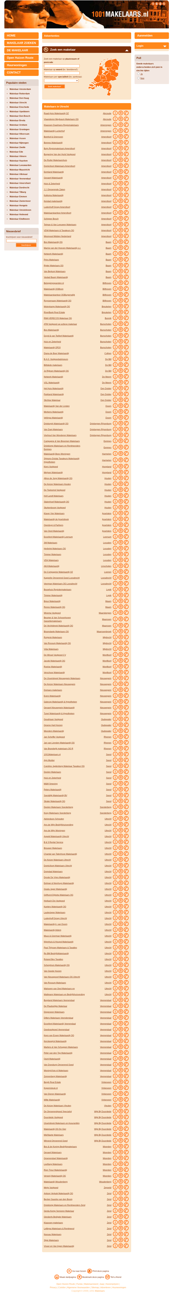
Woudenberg (105, 1182)
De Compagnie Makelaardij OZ (58, 572)
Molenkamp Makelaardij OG (57, 306)
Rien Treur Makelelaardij (55, 1170)
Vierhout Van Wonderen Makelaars (60, 435)
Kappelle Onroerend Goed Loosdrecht (62, 578)
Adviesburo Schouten (54, 819)
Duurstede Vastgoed (53, 1117)
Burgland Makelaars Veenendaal (59, 1000)
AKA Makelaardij (51, 566)
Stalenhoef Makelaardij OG (56, 502)
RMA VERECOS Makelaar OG (58, 318)
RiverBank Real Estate (54, 312)
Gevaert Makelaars (53, 1152)
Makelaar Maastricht (20, 170)
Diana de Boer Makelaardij (56, 353)
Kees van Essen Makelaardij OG (59, 1035)
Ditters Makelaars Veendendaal (58, 1018)
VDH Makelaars (51, 560)
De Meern (106, 377)
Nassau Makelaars (52, 1234)
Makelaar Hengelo (18, 205)
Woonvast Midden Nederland (57, 236)
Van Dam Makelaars (53, 429)
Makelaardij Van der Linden (57, 406)
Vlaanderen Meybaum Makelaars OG (61, 119)
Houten (107, 478)
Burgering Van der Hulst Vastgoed (59, 154)
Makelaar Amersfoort (20, 183)
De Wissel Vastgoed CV (55, 655)
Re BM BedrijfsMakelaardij (56, 953)
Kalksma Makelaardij (53, 195)
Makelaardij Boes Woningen (57, 454)
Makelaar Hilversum (19, 134)
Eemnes (107, 441)
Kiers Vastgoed (51, 466)
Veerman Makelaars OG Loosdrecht (60, 584)
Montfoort (107, 655)
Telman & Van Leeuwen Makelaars (60, 224)
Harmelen (106, 454)
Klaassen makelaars (53, 1223)
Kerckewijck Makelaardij (55, 1041)
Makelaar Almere (18, 156)
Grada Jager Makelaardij (55, 889)
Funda (79, 1284)
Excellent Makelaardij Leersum (58, 537)
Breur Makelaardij (52, 601)
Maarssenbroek (104, 631)
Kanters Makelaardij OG (55, 906)
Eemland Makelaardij (54, 172)
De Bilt (108, 359)
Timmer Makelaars (52, 554)
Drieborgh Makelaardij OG (56, 423)
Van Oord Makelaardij (54, 531)
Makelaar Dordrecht (19, 187)
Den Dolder (106, 388)
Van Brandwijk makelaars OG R (58, 748)
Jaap (102, 1284)
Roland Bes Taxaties (53, 959)
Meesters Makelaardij (54, 731)
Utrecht (108, 819)
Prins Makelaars (51, 260)
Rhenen (107, 737)
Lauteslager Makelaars (54, 912)
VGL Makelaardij (51, 382)
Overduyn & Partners (53, 525)
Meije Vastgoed (51, 1187)
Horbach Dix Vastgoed (54, 901)
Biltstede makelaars (53, 365)
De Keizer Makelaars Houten (57, 484)
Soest (108, 754)
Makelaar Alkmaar (19, 174)
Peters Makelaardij (52, 789)
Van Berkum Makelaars (54, 271)
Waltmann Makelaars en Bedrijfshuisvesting (64, 994)
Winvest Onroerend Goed (56, 1141)
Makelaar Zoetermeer (20, 201)
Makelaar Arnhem (18, 125)
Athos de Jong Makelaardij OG (58, 478)
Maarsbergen (105, 613)
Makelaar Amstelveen (20, 210)
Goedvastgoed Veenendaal (56, 1029)
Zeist (109, 1193)
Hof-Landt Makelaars (53, 496)
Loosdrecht (106, 578)
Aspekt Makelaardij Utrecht (56, 836)
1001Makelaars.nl (52, 754)
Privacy (53, 1287)
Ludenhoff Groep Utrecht (55, 918)
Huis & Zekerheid (52, 183)
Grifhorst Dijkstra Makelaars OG (58, 895)
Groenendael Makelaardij (56, 1158)
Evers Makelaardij (52, 696)
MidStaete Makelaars (54, 1135)
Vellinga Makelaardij (53, 418)
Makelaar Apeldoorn (19, 111)
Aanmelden (144, 35)
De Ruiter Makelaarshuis (55, 160)
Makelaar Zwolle (17, 147)
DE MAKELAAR (17, 50)
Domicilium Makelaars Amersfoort (59, 166)
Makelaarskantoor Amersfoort (57, 213)
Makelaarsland (91, 1284)
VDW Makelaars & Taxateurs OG (59, 230)
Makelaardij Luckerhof (54, 131)
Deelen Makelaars (52, 772)
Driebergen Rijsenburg (100, 423)
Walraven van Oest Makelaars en (59, 988)
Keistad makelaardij (53, 201)
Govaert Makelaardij (53, 178)
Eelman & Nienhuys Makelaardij (59, 883)
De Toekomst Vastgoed (54, 490)
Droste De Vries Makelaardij (57, 877)
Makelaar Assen (18, 138)
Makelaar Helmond (19, 214)
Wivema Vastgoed (52, 613)
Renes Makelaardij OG (54, 607)
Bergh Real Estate (52, 1082)
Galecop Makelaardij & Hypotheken (60, 702)
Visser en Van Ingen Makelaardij (59, 1246)
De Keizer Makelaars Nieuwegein (59, 684)
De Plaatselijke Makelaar (55, 1006)
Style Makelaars (51, 1240)
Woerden (107, 1146)
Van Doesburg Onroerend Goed (59, 1065)
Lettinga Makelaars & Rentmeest (59, 1228)
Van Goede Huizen (53, 971)
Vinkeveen (106, 1082)
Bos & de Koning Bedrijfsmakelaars (60, 1146)
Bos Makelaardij (51, 330)
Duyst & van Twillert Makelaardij (59, 336)
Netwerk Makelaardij (53, 254)
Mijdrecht (107, 637)
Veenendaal (105, 1000)
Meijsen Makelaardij (53, 472)
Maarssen (106, 619)
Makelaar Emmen (18, 196)
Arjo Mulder (49, 760)
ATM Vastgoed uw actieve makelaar (60, 324)
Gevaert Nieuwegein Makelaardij (59, 707)
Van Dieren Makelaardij (55, 1094)
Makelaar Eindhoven (20, 219)
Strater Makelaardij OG (54, 801)
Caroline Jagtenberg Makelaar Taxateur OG (64, 766)
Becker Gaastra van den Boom (58, 1199)
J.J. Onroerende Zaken (54, 189)
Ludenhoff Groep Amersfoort (57, 207)
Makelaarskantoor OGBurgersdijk (59, 295)
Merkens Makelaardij (53, 412)
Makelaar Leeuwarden (20, 165)
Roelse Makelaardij (53, 667)
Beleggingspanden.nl (54, 283)
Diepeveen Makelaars (54, 1012)
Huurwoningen (17, 65)
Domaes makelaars (53, 690)
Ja (141, 74)
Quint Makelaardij (52, 1059)
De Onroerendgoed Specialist (58, 1111)
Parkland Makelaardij (54, 394)
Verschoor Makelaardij (54, 672)
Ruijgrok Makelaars (53, 637)
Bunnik (108, 318)
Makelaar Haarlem (19, 161)
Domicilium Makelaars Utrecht (58, 866)
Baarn (108, 242)
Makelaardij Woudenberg (56, 1182)
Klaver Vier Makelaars (54, 513)
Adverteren (105, 1287)
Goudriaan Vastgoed (53, 719)
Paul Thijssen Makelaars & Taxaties (60, 947)
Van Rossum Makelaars (55, 983)
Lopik (108, 589)
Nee (142, 78)
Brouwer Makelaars (53, 848)
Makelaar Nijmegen (19, 143)
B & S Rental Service (53, 842)
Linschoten (106, 566)
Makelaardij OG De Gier (55, 1129)
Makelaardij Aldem (52, 930)
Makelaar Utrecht (18, 102)
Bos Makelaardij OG (53, 242)
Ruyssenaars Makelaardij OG (57, 301)
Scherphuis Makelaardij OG (57, 965)
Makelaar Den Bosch (20, 116)
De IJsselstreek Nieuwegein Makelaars (62, 678)
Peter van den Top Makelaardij (58, 1053)
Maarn (108, 601)
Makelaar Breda (17, 120)
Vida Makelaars (51, 649)
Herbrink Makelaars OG (55, 548)
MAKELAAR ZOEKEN (21, 43)
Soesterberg (105, 807)
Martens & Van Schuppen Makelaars (61, 1047)
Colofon (62, 1287)
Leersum (107, 537)
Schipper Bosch (51, 219)
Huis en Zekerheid (52, 342)
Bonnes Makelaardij (53, 143)
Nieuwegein (105, 678)
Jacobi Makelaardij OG (54, 661)
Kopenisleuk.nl (51, 1088)
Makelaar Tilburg (18, 192)
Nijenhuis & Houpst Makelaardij (58, 942)
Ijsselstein (106, 513)
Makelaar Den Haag (19, 98)
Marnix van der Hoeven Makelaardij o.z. (62, 248)
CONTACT (14, 72)
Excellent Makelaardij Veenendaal (60, 1024)
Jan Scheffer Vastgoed (54, 737)
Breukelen (106, 306)
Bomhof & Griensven (53, 137)
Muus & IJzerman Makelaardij (58, 936)
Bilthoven (107, 283)
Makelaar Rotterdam (20, 93)
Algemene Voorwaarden (78, 1287)
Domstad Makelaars (53, 871)
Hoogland (106, 466)
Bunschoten (105, 324)
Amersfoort (106, 137)
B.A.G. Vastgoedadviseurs (56, 359)
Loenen (107, 572)
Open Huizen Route (20, 57)
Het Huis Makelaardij (53, 388)
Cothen (107, 353)
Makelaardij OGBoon (53, 289)
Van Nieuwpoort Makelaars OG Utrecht (62, 977)
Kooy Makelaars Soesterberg (57, 813)
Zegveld (107, 1187)
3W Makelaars (50, 543)
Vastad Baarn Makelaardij (56, 277)
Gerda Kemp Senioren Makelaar (59, 1211)
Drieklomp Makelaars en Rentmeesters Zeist (64, 1205)
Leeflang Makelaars (53, 1164)
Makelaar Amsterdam (20, 89)
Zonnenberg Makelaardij (55, 1076)
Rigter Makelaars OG (53, 265)
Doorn (108, 406)
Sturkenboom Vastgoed (55, 507)
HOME (11, 35)
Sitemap (95, 1287)
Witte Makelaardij (52, 1100)
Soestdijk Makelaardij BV (55, 795)
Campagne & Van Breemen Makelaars (62, 441)
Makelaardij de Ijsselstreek (56, 519)
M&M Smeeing (51, 784)
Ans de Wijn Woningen (54, 830)
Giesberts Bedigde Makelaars (58, 1217)
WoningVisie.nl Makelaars (56, 1070)
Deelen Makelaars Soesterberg (58, 807)
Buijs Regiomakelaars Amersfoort (59, 148)
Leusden (107, 543)
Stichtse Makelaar (52, 400)
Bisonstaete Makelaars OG (56, 631)
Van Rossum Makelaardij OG (57, 643)
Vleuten (107, 1105)
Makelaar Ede (16, 152)
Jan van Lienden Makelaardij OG (59, 743)
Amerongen (105, 125)
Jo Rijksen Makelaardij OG (56, 371)
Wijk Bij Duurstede (102, 1111)
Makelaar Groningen (19, 129)
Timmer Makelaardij (53, 595)
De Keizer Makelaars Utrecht (57, 860)
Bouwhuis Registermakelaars (57, 589)
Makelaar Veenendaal (20, 178)
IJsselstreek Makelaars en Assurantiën (62, 1123)
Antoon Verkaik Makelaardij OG (58, 1193)
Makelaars (100, 1291)
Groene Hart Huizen (53, 725)
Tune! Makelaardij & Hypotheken (59, 713)
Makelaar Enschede (19, 107)
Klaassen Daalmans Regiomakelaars (61, 125)
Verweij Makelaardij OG (55, 1176)
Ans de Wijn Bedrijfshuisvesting (58, 825)
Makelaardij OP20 (52, 347)
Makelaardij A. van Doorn (55, 924)
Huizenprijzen (112, 1284)
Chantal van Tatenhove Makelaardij (60, 854)
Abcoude (107, 113)
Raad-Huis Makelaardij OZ (56, 113)
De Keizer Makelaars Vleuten (57, 1105)
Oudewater (106, 719)
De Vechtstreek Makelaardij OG (58, 626)
